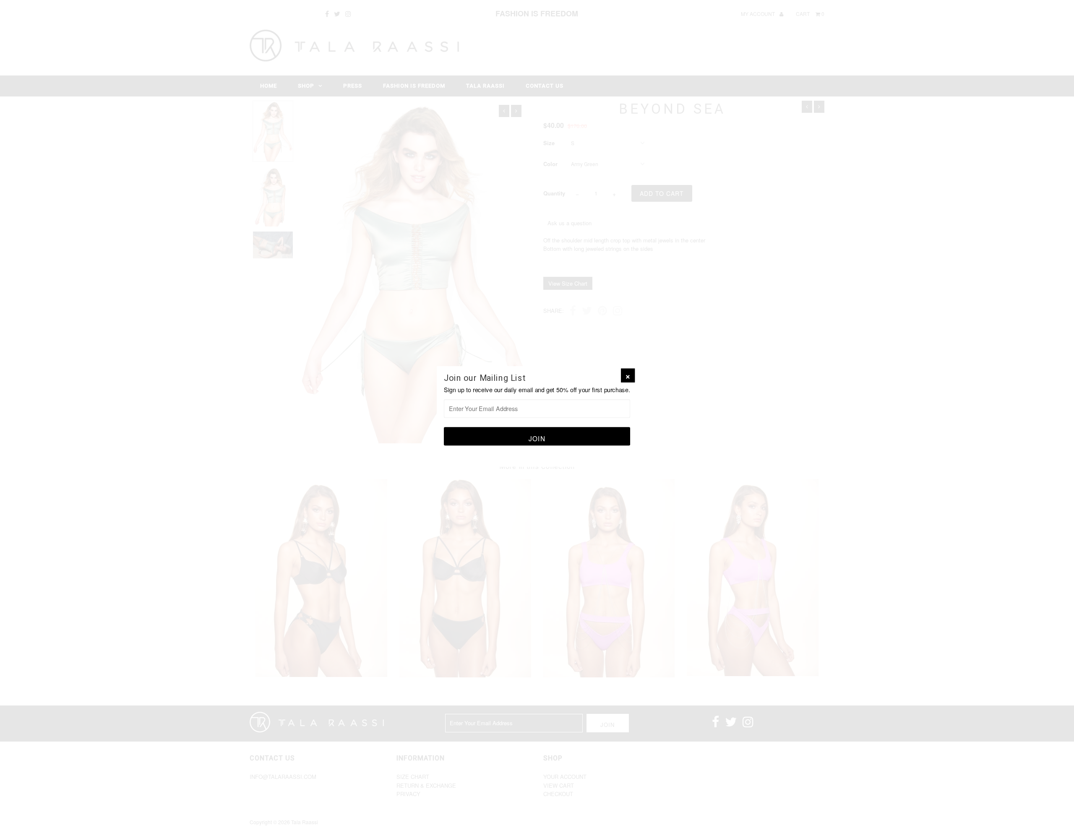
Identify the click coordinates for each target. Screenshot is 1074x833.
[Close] (628, 376)
